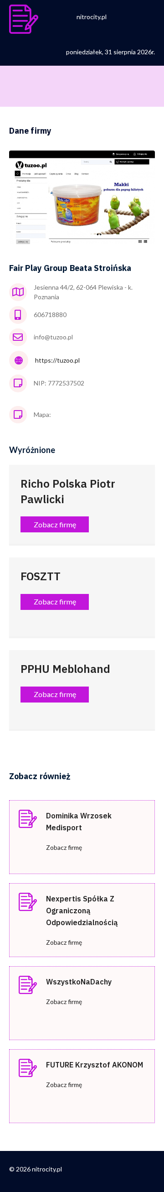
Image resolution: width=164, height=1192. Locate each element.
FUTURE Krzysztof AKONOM (94, 1064)
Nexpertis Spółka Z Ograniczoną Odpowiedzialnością (82, 910)
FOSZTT (40, 576)
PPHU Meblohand (65, 668)
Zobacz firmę (64, 847)
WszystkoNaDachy (79, 981)
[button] (54, 524)
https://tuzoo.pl (57, 360)
